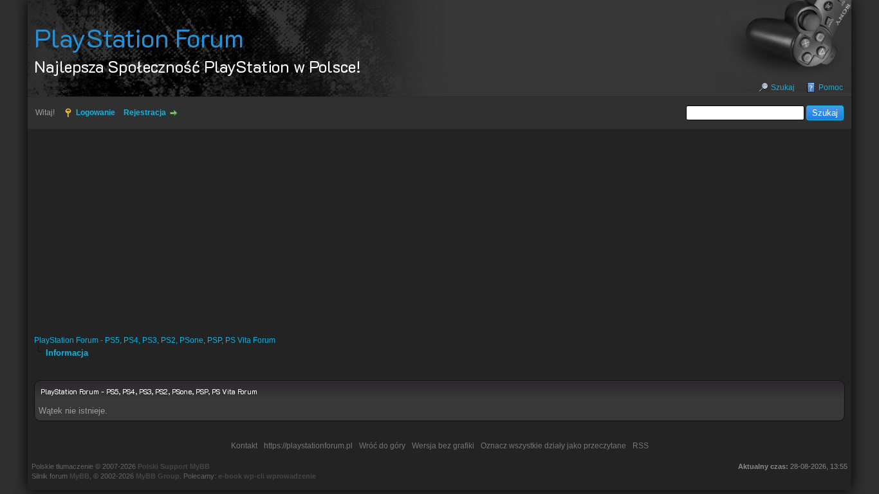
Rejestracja (145, 112)
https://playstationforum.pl (308, 445)
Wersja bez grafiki (443, 445)
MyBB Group (158, 476)
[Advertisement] (439, 226)
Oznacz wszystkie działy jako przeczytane (553, 445)
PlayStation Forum (139, 37)
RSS (641, 445)
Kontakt (244, 445)
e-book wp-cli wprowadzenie (267, 476)
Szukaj (783, 87)
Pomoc (831, 87)
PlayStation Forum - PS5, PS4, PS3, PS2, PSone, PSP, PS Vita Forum (154, 340)
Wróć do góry (382, 445)
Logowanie (95, 112)
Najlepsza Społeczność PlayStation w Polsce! (197, 66)
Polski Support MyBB (174, 466)
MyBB (79, 476)
